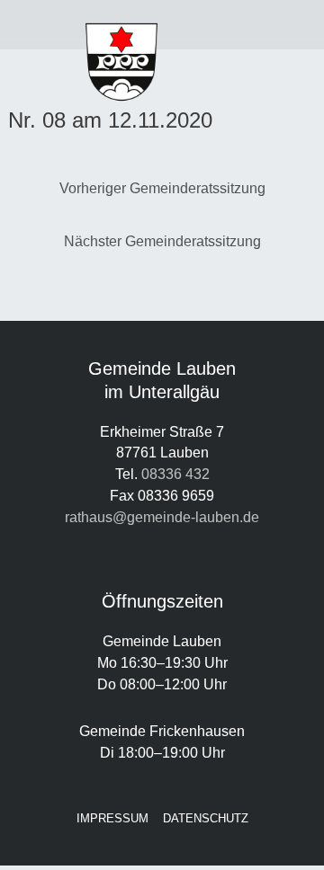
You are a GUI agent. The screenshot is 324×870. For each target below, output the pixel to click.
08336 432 (175, 474)
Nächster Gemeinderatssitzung (162, 241)
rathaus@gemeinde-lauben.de (162, 517)
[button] (41, 25)
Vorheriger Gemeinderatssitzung (162, 188)
